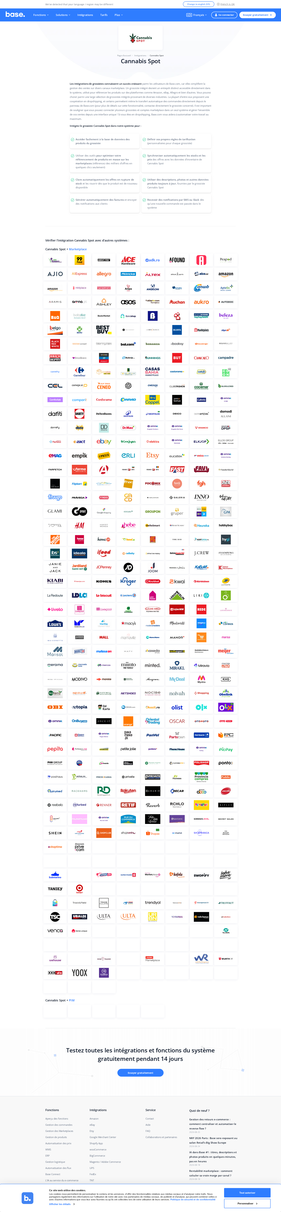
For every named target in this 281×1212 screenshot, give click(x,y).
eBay (92, 1124)
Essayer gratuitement (255, 14)
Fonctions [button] (39, 15)
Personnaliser (245, 1203)
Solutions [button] (62, 15)
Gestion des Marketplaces (59, 1131)
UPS (92, 1168)
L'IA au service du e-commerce (61, 1180)
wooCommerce (98, 1149)
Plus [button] (117, 15)
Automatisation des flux (58, 1168)
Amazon (94, 1118)
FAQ (148, 1131)
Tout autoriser (247, 1192)
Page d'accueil (124, 55)
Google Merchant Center (103, 1137)
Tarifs (104, 15)
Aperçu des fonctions (56, 1118)
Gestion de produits (56, 1137)
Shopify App (96, 1143)
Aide (148, 1124)
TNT (92, 1180)
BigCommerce (97, 1155)
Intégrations (85, 15)
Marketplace (78, 249)
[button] (196, 15)
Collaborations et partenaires (161, 1137)
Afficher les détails (60, 1204)
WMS (48, 1149)
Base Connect (52, 1174)
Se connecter (226, 14)
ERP (47, 1155)
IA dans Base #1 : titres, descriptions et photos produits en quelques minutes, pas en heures (213, 1157)
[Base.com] (15, 15)
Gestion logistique (55, 1161)
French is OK (228, 4)
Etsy (92, 1131)
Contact (150, 1118)
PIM (72, 1000)
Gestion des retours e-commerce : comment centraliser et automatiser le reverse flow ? (212, 1124)
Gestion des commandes (58, 1124)
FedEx (93, 1174)
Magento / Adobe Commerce (105, 1161)
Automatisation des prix (58, 1143)
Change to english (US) (198, 4)
